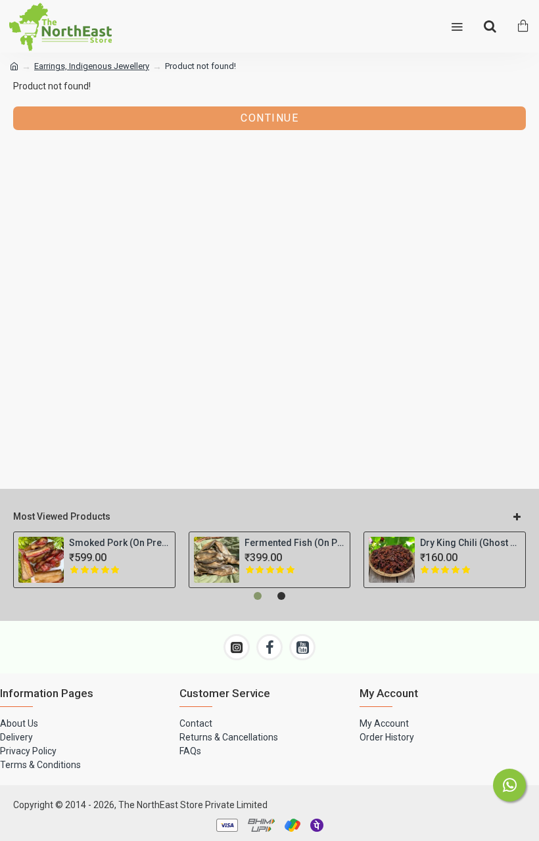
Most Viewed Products (61, 516)
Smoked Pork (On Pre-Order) (119, 542)
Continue (269, 118)
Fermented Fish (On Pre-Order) (295, 542)
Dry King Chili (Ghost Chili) (470, 542)
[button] (258, 596)
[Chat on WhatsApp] (509, 785)
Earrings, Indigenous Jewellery (91, 66)
